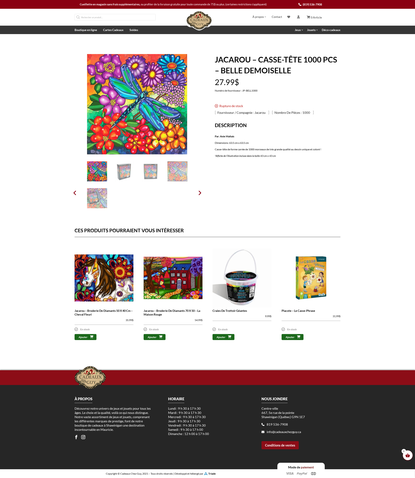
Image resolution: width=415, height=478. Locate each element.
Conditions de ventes (280, 445)
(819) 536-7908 (312, 4)
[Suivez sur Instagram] (83, 437)
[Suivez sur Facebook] (76, 437)
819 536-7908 (277, 424)
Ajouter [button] (83, 337)
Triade (212, 473)
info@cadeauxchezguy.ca (284, 432)
